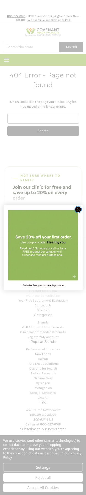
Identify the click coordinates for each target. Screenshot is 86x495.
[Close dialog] (78, 209)
